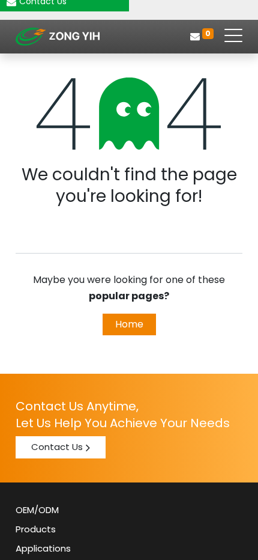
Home (129, 324)
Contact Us (57, 446)
